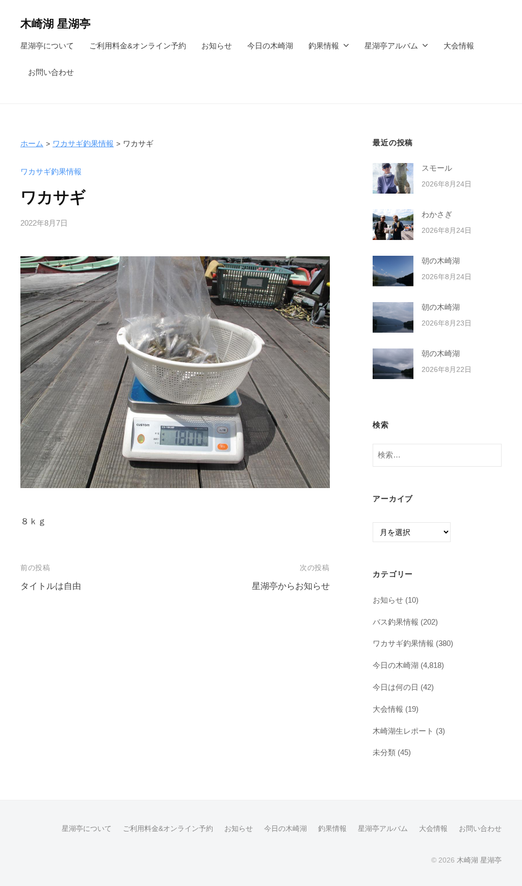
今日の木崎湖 (270, 45)
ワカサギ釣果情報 (83, 143)
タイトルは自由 (50, 586)
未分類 (384, 752)
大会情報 (458, 45)
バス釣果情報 (396, 621)
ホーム (31, 143)
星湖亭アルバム (391, 45)
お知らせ (216, 45)
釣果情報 (323, 45)
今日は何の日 (396, 687)
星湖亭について (47, 45)
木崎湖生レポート (403, 731)
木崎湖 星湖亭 (55, 23)
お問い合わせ (51, 72)
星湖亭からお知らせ (291, 586)
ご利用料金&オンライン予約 (137, 45)
